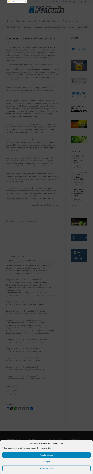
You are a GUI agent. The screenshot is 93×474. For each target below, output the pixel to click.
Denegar (46, 462)
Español (13, 1)
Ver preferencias (46, 468)
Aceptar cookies (46, 455)
